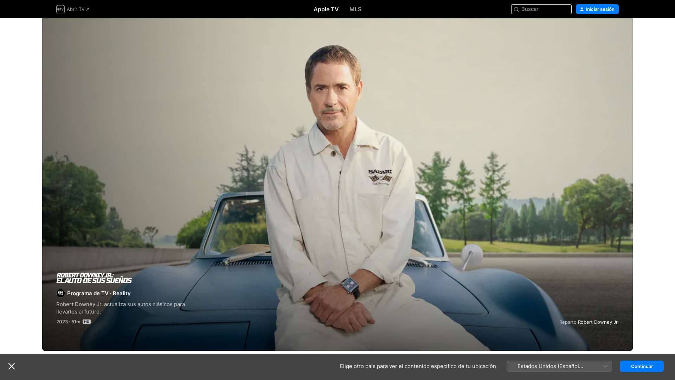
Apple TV (326, 9)
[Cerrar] (11, 366)
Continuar (642, 366)
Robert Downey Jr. (598, 322)
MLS (355, 9)
